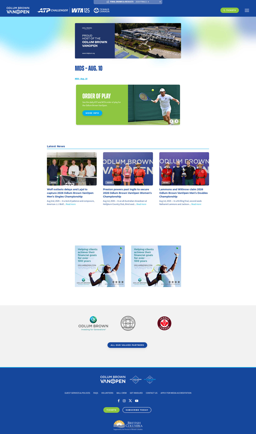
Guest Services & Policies (77, 393)
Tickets (231, 10)
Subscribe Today (137, 410)
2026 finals (141, 1)
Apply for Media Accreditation (176, 393)
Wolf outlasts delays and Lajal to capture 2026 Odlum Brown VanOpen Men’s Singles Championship (70, 193)
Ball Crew (122, 393)
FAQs (95, 393)
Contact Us (151, 393)
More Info (92, 113)
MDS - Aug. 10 (81, 78)
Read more (71, 204)
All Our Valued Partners (127, 345)
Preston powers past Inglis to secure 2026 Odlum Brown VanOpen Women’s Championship (127, 193)
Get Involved (136, 393)
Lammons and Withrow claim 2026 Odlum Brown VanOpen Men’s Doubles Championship (183, 193)
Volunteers (107, 393)
